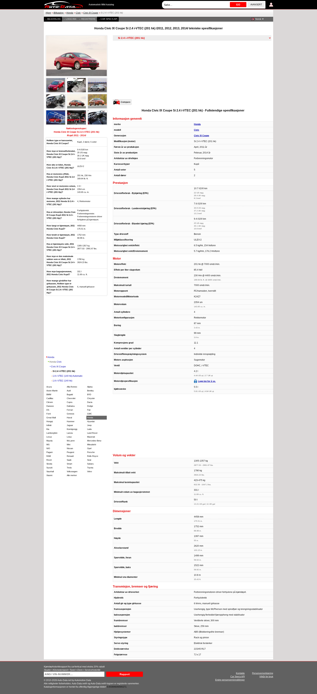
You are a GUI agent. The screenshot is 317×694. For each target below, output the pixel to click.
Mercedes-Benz (94, 441)
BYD (89, 394)
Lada (89, 429)
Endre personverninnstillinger (230, 680)
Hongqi (49, 421)
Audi (69, 391)
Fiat (88, 410)
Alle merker (72, 475)
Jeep (89, 425)
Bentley (90, 391)
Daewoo (50, 406)
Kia (47, 429)
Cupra (69, 402)
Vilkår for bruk (266, 676)
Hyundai (90, 421)
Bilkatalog (59, 13)
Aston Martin (52, 391)
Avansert (256, 4)
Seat (89, 460)
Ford (48, 414)
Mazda (49, 441)
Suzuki (49, 468)
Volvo (89, 471)
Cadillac (49, 398)
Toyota (90, 468)
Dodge (90, 406)
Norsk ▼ (259, 19)
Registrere (88, 19)
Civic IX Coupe (90, 13)
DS (47, 410)
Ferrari (70, 410)
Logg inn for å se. (207, 381)
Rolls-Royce (92, 456)
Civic (78, 13)
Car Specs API (109, 19)
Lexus (49, 437)
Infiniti (48, 425)
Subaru (90, 464)
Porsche (91, 452)
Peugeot (70, 452)
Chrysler (91, 398)
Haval (69, 417)
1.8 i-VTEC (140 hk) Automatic (68, 376)
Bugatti (70, 394)
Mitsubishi (91, 444)
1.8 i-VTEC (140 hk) (62, 380)
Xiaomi (49, 475)
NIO (48, 448)
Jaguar (70, 425)
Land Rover (92, 433)
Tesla (69, 468)
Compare (125, 102)
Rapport (125, 674)
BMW (48, 394)
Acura (49, 387)
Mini (68, 444)
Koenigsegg (72, 429)
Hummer (70, 421)
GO (238, 4)
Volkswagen (72, 471)
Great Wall (51, 417)
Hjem (48, 13)
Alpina (89, 387)
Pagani (49, 452)
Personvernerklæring (262, 673)
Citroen (49, 402)
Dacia (89, 402)
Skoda (49, 464)
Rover (49, 460)
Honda (69, 13)
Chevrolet (71, 398)
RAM (48, 456)
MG (48, 444)
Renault (70, 456)
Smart (69, 464)
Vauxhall (50, 471)
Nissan (70, 448)
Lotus (69, 437)
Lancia (70, 433)
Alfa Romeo (72, 387)
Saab (69, 460)
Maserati (91, 437)
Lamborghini (51, 433)
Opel (89, 448)
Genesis (70, 414)
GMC (89, 414)
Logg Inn (71, 19)
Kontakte (240, 673)
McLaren (71, 441)
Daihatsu (71, 406)
